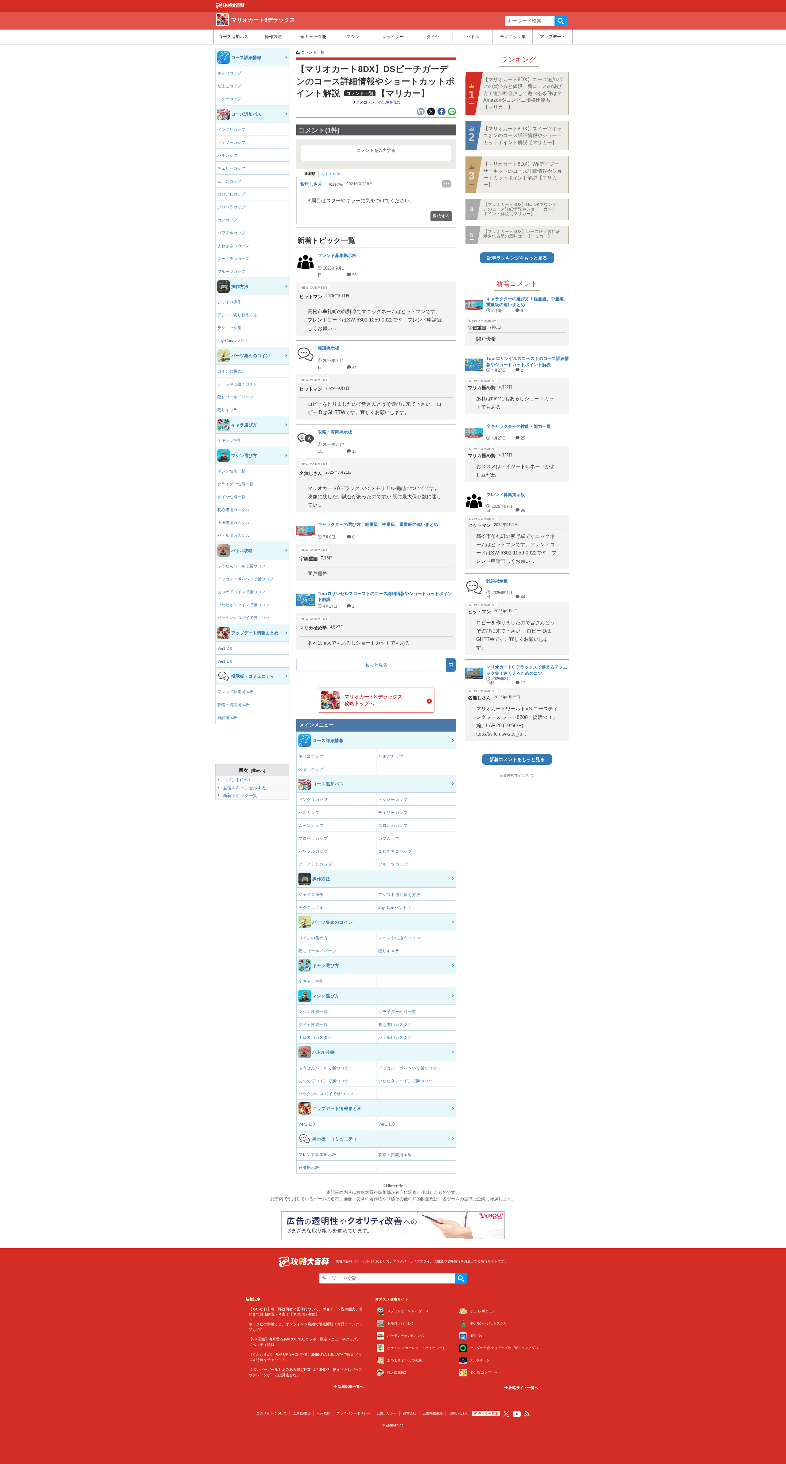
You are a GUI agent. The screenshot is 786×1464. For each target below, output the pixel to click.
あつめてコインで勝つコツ (241, 592)
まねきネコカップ (233, 245)
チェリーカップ (231, 168)
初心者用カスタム (233, 509)
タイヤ (432, 36)
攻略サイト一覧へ (523, 1388)
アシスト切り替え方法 (237, 315)
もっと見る (376, 665)
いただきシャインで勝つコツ (243, 604)
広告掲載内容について (517, 775)
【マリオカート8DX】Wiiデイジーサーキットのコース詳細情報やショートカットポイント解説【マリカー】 (522, 174)
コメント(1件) (236, 779)
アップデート (553, 36)
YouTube (517, 1414)
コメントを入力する (376, 150)
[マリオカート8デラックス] (230, 7)
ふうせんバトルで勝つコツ (241, 566)
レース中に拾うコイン (237, 384)
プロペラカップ (231, 207)
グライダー (393, 36)
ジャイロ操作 (229, 302)
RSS (527, 1414)
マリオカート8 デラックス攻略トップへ (373, 700)
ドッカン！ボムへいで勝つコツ (245, 579)
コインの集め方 (231, 371)
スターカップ (229, 99)
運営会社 (409, 1413)
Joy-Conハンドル (232, 340)
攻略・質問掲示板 (233, 704)
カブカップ (227, 220)
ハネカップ (227, 155)
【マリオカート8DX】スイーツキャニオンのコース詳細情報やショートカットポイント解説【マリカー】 (522, 135)
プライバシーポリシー (353, 1413)
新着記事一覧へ (350, 1386)
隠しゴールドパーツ (235, 397)
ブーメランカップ (233, 258)
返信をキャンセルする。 (246, 787)
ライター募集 (488, 1413)
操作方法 (273, 36)
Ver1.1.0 (224, 661)
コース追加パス (233, 36)
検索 (560, 21)
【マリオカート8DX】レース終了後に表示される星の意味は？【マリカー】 (521, 234)
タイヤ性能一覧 (231, 497)
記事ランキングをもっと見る (517, 257)
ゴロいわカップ (231, 194)
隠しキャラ (227, 410)
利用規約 (323, 1413)
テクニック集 (513, 36)
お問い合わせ (459, 1413)
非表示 (258, 770)
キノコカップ (229, 73)
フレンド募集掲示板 (235, 691)
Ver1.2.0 (224, 648)
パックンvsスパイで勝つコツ (243, 617)
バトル (472, 36)
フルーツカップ (231, 271)
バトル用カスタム (233, 535)
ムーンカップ (229, 181)
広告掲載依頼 (432, 1413)
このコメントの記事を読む (377, 102)
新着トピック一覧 (239, 795)
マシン (353, 36)
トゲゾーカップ (231, 142)
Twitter (506, 1414)
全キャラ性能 (313, 36)
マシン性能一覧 (231, 471)
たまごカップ (229, 86)
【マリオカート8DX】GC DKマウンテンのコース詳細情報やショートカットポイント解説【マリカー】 (520, 209)
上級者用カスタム (233, 522)
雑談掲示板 (227, 717)
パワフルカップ (231, 233)
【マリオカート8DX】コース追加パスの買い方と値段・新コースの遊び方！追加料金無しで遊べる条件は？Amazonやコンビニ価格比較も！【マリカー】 (522, 93)
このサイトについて (271, 1413)
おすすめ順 (330, 174)
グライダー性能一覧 (235, 484)
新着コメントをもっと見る (517, 759)
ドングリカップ (231, 129)
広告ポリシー (386, 1413)
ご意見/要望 (302, 1413)
